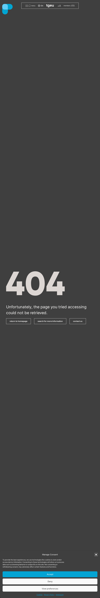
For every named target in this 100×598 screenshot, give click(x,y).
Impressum (60, 595)
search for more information (50, 321)
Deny (50, 581)
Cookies (40, 595)
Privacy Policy (49, 595)
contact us (77, 321)
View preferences (50, 588)
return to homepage (18, 321)
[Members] (69, 6)
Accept (50, 574)
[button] (96, 554)
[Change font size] (59, 6)
